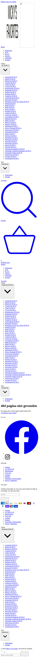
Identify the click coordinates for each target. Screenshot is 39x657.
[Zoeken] (24, 654)
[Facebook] (21, 453)
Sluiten (3, 264)
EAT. (6, 52)
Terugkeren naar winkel (8, 413)
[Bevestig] (5, 499)
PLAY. (7, 54)
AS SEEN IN (9, 469)
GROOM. (8, 58)
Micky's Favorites (12, 649)
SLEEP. (7, 60)
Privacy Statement (11, 480)
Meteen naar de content (8, 2)
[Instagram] (7, 459)
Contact (7, 475)
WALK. (7, 56)
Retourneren (9, 471)
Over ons (8, 473)
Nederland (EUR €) (7, 285)
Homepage (8, 50)
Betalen (7, 477)
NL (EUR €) (5, 65)
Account (3, 180)
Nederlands (5, 164)
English (7, 177)
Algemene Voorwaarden (13, 479)
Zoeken (7, 467)
